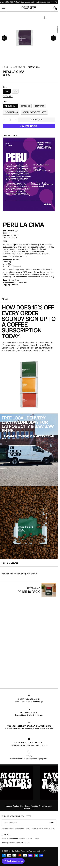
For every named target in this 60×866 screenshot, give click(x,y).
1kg (15, 91)
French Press (11, 112)
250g (7, 91)
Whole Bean (10, 106)
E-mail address (9, 822)
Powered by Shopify (37, 851)
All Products (18, 67)
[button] (3, 7)
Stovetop (39, 106)
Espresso (25, 106)
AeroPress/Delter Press (34, 112)
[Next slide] (53, 38)
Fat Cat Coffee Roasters (18, 851)
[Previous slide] (4, 38)
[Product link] (37, 590)
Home (5, 67)
